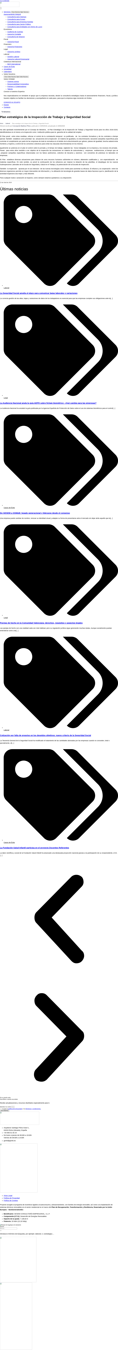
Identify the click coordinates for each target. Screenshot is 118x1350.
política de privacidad (15, 1109)
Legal (6, 398)
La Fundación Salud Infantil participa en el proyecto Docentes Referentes (34, 848)
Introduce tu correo (5, 1107)
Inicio (1, 123)
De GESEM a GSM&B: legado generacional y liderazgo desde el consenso (35, 513)
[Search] (0, 1230)
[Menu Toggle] (0, 8)
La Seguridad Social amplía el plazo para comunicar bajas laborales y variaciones (38, 293)
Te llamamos (5, 112)
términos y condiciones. (33, 1109)
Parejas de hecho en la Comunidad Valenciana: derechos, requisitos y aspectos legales (41, 623)
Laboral (7, 123)
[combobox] (8, 1228)
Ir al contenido (4, 1)
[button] (3, 302)
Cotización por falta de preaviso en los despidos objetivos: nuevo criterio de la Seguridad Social (45, 735)
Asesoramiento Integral (12, 14)
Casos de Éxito (9, 508)
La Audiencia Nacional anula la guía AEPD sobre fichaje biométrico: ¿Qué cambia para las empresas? (48, 403)
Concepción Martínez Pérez (22, 126)
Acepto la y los (21, 1109)
